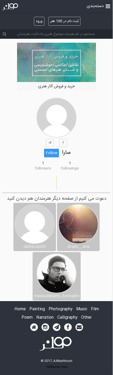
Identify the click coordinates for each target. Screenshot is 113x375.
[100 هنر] (10, 7)
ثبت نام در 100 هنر (64, 21)
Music (81, 309)
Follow (51, 153)
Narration (45, 318)
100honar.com (57, 367)
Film (95, 309)
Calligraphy (67, 318)
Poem (27, 318)
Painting (37, 309)
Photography (61, 309)
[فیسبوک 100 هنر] (68, 327)
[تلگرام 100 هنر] (56, 327)
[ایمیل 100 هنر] (79, 327)
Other (86, 318)
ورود (39, 21)
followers (43, 168)
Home (20, 309)
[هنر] (108, 6)
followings (70, 168)
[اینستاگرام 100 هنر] (45, 327)
